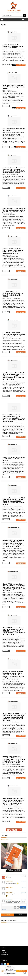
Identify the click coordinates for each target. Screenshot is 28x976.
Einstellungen (4, 909)
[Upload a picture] (18, 907)
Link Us (3, 947)
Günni (4, 49)
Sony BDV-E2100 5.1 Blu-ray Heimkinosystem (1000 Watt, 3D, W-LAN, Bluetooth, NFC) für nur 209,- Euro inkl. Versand (13, 251)
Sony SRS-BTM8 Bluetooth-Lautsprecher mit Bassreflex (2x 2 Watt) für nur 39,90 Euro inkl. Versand (13, 294)
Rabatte (15, 91)
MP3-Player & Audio (19, 49)
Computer (4, 338)
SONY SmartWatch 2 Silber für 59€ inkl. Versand (14, 129)
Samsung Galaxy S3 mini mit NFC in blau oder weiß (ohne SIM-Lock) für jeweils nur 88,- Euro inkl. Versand (14, 210)
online (4, 839)
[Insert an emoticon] (15, 907)
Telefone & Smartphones (20, 132)
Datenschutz (5, 954)
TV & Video (16, 256)
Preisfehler (13, 423)
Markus (4, 462)
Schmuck (13, 132)
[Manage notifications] (24, 973)
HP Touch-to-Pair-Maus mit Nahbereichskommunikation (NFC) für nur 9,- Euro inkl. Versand (14, 334)
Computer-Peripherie (17, 338)
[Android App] (18, 869)
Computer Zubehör (10, 338)
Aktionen (4, 91)
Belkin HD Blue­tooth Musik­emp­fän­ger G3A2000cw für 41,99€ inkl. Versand (14, 458)
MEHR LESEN (6, 64)
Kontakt (3, 950)
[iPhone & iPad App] (10, 869)
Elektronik (14, 49)
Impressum (4, 952)
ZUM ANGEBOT (21, 64)
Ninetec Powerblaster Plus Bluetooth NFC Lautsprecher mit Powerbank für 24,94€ (13, 46)
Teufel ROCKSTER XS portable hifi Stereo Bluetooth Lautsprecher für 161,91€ (13, 86)
